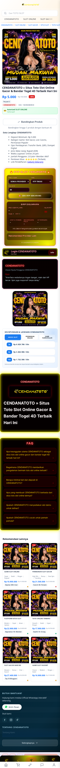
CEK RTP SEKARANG (30, 196)
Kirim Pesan (14, 707)
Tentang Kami (9, 733)
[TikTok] (17, 720)
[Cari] (5, 13)
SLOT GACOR (46, 19)
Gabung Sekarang (35, 162)
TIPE (33, 178)
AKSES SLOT (13, 337)
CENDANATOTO (11, 19)
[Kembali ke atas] (55, 749)
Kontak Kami (8, 737)
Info (52, 253)
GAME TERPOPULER (47, 337)
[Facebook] (4, 720)
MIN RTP (12, 186)
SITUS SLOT (45, 25)
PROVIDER (13, 178)
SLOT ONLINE (29, 19)
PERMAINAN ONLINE (30, 337)
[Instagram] (11, 720)
